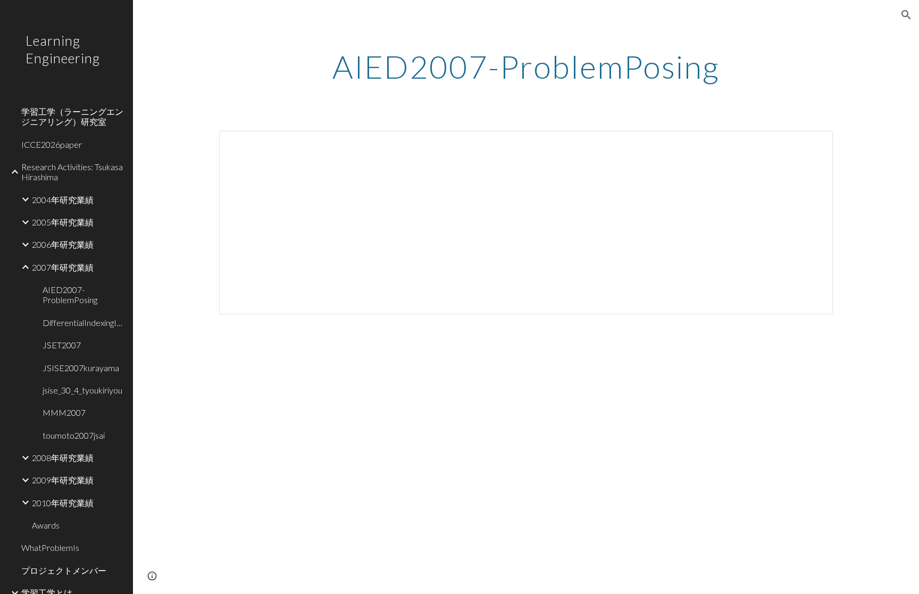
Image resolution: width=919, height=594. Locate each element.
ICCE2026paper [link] (51, 144)
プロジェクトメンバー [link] (63, 570)
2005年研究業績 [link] (63, 222)
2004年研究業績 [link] (63, 200)
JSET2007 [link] (62, 345)
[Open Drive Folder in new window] (812, 144)
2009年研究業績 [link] (63, 480)
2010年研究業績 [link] (63, 503)
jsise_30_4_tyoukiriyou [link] (82, 390)
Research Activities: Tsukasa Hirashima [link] (72, 172)
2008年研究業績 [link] (63, 458)
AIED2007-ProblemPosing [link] (70, 295)
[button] (906, 15)
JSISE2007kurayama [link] (81, 368)
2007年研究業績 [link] (63, 267)
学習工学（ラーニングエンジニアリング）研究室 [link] (72, 116)
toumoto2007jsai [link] (74, 435)
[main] (526, 66)
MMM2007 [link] (64, 412)
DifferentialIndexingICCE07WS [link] (85, 322)
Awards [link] (46, 525)
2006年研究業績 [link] (63, 244)
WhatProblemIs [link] (50, 547)
